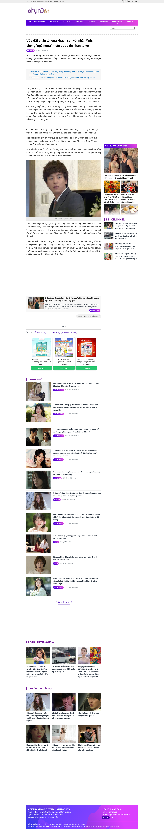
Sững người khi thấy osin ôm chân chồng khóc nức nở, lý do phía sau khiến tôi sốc (75, 558)
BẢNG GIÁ (106, 817)
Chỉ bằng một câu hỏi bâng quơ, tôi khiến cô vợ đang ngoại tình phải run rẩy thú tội (62, 77)
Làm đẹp (79, 21)
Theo (87, 316)
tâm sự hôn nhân (69, 332)
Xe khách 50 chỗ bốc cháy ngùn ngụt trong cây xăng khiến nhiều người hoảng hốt (63, 669)
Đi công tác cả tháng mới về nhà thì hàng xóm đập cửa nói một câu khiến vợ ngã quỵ (89, 747)
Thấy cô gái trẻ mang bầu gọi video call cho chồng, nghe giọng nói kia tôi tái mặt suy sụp (76, 473)
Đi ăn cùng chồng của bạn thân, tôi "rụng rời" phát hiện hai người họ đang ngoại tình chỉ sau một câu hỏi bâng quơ (72, 299)
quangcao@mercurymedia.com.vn (118, 815)
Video (129, 21)
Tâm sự (56, 542)
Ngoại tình (30, 50)
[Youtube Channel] (129, 1)
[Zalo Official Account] (126, 1)
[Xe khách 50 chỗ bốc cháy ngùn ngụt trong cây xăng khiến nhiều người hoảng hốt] (64, 655)
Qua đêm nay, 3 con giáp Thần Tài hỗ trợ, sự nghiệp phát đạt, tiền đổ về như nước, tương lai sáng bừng (111, 199)
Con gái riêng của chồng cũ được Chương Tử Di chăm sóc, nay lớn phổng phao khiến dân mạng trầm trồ (129, 201)
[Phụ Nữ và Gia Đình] (38, 11)
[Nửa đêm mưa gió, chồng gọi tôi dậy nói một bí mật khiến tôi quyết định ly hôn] (38, 543)
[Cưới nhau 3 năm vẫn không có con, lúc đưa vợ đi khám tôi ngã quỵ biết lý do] (112, 210)
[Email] (136, 1)
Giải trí (66, 21)
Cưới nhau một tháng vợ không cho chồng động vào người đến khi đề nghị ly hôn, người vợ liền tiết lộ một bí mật (76, 430)
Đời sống (53, 21)
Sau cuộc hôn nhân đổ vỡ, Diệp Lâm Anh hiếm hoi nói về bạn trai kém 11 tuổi (120, 176)
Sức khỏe (91, 21)
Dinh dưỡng (104, 21)
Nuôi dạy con (117, 21)
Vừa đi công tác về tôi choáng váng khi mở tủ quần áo (88, 714)
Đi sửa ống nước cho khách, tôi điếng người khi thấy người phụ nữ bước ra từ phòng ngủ (63, 715)
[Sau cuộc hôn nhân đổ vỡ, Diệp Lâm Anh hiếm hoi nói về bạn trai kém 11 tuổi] (121, 160)
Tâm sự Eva (57, 478)
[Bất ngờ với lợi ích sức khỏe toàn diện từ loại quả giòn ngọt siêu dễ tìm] (129, 210)
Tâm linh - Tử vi (58, 413)
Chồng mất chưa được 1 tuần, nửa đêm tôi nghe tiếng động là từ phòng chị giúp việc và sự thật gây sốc (77, 494)
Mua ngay (41, 368)
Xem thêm (95, 310)
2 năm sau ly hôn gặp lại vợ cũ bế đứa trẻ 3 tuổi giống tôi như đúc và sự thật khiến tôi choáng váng (76, 384)
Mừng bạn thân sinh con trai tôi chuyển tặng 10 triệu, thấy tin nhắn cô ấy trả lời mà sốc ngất (37, 747)
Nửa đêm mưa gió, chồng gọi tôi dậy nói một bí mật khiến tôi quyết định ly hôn (75, 537)
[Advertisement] (93, 11)
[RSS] (133, 1)
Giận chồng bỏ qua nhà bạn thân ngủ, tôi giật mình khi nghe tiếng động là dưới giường (63, 747)
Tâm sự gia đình (58, 389)
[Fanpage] (123, 1)
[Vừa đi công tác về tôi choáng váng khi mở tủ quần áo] (89, 702)
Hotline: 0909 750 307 (57, 1)
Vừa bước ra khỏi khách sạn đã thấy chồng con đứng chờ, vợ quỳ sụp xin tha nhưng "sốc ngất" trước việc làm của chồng (64, 73)
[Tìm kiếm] (134, 28)
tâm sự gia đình (53, 332)
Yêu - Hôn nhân (40, 21)
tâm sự (40, 332)
